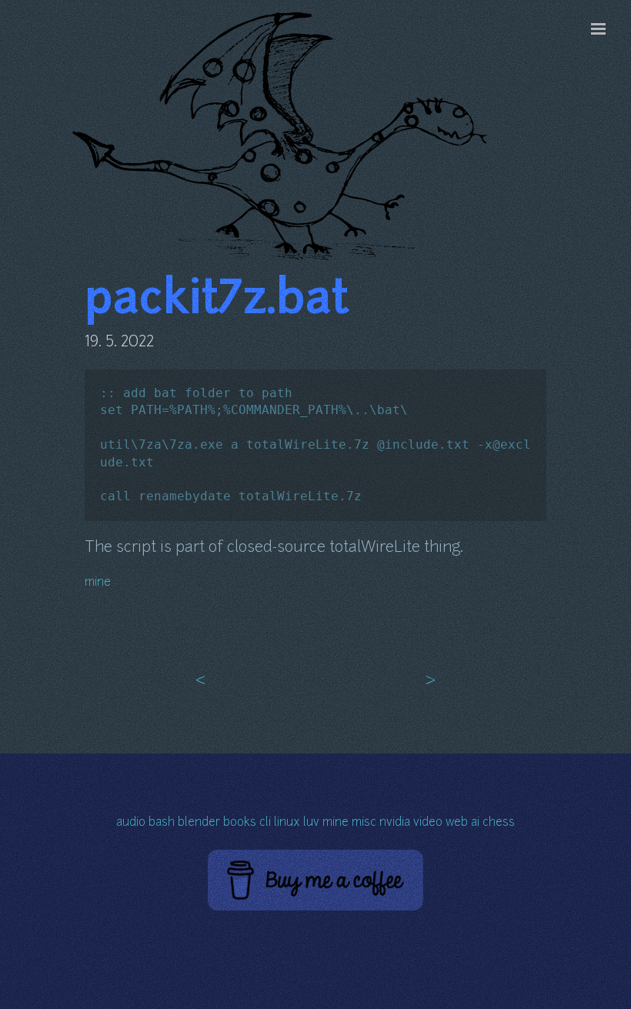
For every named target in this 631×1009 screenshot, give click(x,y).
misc (364, 823)
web (457, 823)
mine (98, 583)
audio (130, 823)
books (239, 823)
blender (199, 823)
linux (287, 823)
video (427, 823)
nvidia (394, 823)
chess (498, 823)
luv (311, 823)
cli (265, 823)
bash (162, 823)
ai (475, 823)
